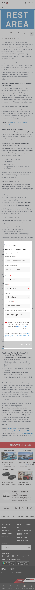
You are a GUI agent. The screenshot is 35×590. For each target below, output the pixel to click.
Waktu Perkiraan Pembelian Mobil (16, 310)
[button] (18, 242)
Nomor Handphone (11, 265)
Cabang (8, 293)
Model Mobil (9, 302)
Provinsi (8, 276)
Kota (7, 284)
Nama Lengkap (10, 256)
